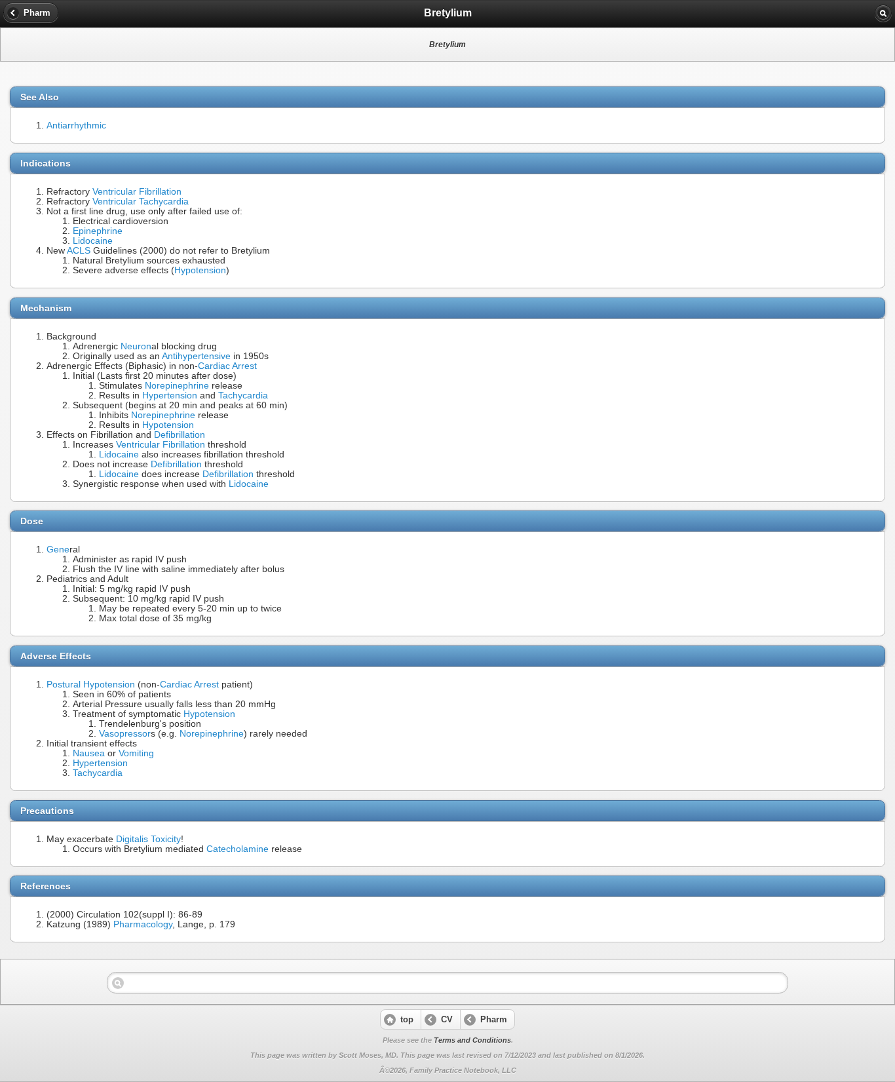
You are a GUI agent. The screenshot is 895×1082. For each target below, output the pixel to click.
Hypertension (169, 395)
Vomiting (136, 753)
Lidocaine (93, 241)
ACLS (78, 251)
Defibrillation (179, 435)
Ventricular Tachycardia (140, 201)
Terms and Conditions (472, 1040)
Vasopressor (125, 734)
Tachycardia (243, 395)
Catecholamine (237, 849)
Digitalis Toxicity (148, 839)
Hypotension (200, 270)
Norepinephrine (177, 386)
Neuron (136, 346)
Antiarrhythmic (76, 125)
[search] (883, 13)
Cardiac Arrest (227, 366)
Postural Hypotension (91, 684)
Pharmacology (142, 924)
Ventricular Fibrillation (136, 192)
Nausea (89, 753)
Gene (58, 549)
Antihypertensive (196, 356)
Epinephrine (98, 231)
